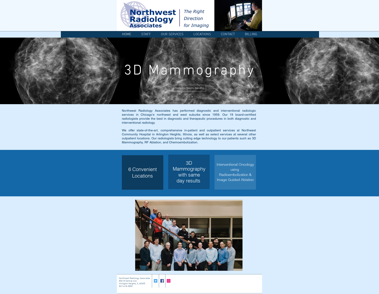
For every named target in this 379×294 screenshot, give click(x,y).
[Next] (363, 71)
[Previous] (16, 71)
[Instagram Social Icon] (168, 281)
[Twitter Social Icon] (155, 281)
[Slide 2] (189, 96)
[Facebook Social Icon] (162, 281)
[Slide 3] (192, 96)
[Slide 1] (186, 96)
